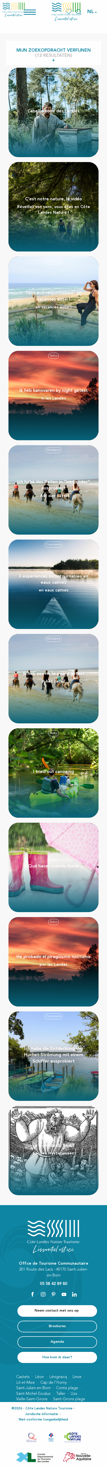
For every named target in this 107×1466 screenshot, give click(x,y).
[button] (91, 12)
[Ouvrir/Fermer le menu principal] (36, 11)
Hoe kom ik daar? (57, 1357)
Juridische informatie (41, 1414)
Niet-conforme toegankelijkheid (43, 1419)
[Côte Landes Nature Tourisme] (66, 11)
